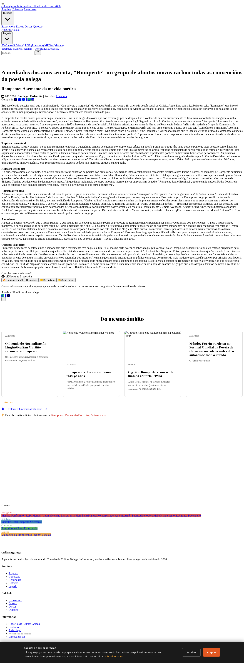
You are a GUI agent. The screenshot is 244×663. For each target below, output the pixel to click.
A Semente (35, 521)
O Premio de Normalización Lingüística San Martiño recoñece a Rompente (25, 347)
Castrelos (45, 534)
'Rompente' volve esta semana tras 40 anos (89, 374)
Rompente (23, 521)
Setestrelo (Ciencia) (12, 48)
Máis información (113, 656)
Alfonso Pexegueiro (189, 515)
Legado (7, 33)
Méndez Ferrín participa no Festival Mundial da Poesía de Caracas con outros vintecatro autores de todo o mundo (211, 349)
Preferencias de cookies (20, 633)
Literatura (61, 96)
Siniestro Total (9, 521)
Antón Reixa (25, 515)
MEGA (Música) (54, 45)
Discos (28, 26)
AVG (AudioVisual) (12, 45)
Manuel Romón (97, 515)
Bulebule (7, 13)
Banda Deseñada (49, 48)
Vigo (4, 534)
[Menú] (2, 3)
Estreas (20, 26)
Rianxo (28, 534)
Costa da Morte (15, 534)
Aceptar (211, 652)
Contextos (14, 576)
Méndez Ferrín (9, 515)
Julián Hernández (78, 515)
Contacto (14, 627)
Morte (12, 528)
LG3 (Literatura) (34, 45)
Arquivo (6, 9)
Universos (17, 9)
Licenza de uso (17, 636)
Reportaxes (30, 9)
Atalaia (15, 29)
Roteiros (6, 29)
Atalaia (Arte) (31, 48)
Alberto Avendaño (149, 515)
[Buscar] (38, 52)
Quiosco (38, 26)
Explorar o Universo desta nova (24, 409)
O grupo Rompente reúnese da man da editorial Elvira (150, 374)
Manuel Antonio (42, 515)
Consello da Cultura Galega (24, 623)
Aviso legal (15, 630)
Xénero (20, 528)
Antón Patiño (131, 515)
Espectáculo (31, 528)
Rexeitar (191, 652)
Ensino (36, 534)
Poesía (5, 528)
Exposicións (8, 26)
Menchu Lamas (59, 515)
